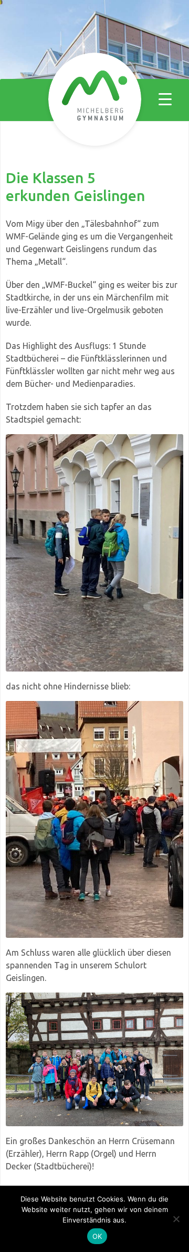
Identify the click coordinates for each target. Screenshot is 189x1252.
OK (97, 1236)
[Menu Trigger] (165, 98)
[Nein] (176, 1219)
